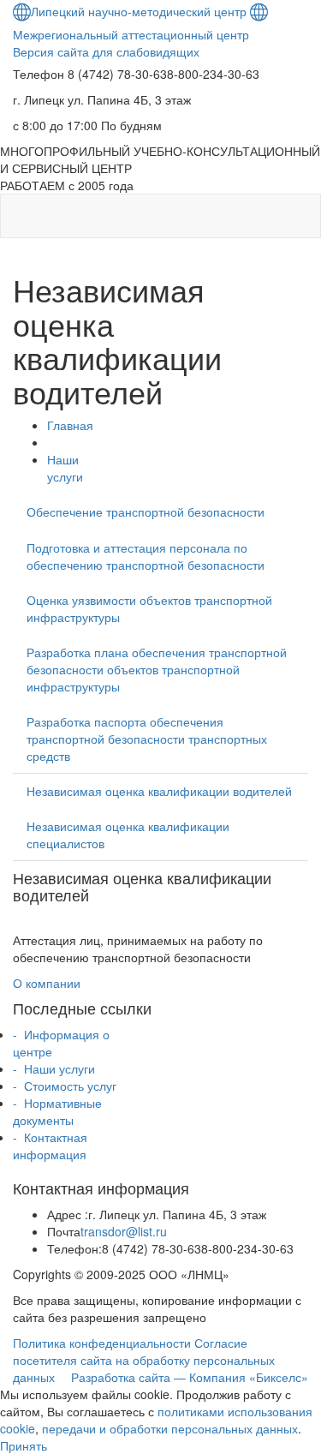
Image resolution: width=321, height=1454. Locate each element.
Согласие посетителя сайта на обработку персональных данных (144, 1359)
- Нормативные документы (57, 1111)
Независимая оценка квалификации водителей (159, 790)
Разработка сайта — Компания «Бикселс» (189, 1376)
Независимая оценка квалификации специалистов (128, 834)
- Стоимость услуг (64, 1085)
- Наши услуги (54, 1068)
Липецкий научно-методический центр (139, 11)
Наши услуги (65, 468)
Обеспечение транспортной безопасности (146, 511)
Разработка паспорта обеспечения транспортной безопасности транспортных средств (147, 738)
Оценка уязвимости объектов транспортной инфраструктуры (149, 608)
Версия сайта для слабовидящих (106, 51)
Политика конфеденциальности (102, 1342)
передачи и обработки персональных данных (170, 1428)
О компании (46, 982)
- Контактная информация (50, 1145)
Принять (23, 1445)
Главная (70, 425)
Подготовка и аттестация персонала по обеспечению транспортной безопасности (146, 556)
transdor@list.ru (123, 1231)
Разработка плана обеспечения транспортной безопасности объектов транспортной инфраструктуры (157, 669)
